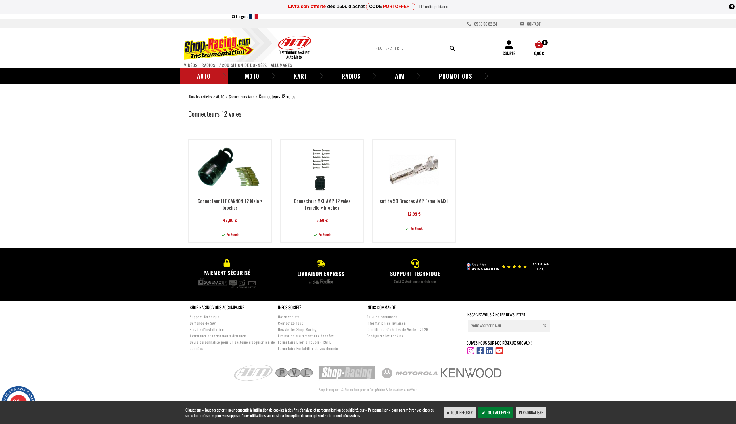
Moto (252, 76)
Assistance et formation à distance (218, 336)
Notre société (289, 317)
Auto (203, 76)
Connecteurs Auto (241, 96)
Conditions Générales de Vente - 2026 (397, 329)
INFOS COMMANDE (381, 307)
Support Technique (205, 317)
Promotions (455, 76)
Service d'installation (207, 329)
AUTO (220, 96)
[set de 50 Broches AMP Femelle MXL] (414, 193)
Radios (351, 76)
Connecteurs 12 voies (277, 96)
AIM (400, 76)
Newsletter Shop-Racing (297, 329)
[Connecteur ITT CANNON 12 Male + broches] (230, 193)
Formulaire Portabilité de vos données (309, 348)
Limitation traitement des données (306, 336)
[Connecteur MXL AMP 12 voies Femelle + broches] (322, 193)
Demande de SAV (203, 323)
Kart (300, 76)
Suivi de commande (382, 317)
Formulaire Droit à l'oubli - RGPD (305, 342)
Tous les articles (200, 96)
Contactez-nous (290, 323)
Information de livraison (386, 323)
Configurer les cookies (385, 336)
